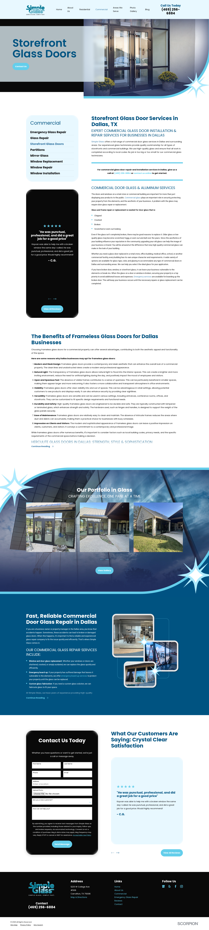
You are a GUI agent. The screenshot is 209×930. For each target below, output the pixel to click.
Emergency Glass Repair (126, 897)
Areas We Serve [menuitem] (117, 9)
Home (117, 886)
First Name (37, 764)
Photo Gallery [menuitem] (133, 9)
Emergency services (143, 276)
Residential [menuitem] (84, 9)
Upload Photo (38, 790)
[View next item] (54, 298)
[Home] (35, 9)
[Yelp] (169, 886)
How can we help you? (41, 809)
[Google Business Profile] (163, 886)
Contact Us (21, 66)
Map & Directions (79, 897)
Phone (35, 773)
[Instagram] (181, 886)
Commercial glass (133, 197)
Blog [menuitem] (147, 9)
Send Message (62, 844)
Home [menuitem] (59, 9)
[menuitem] (52, 132)
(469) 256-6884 (170, 11)
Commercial (120, 893)
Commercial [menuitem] (101, 9)
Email (66, 773)
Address (36, 781)
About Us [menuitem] (70, 9)
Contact (118, 904)
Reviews (118, 900)
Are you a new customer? (43, 800)
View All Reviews (52, 309)
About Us (118, 890)
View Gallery (104, 570)
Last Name (68, 764)
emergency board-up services (74, 676)
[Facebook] (175, 886)
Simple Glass (97, 141)
